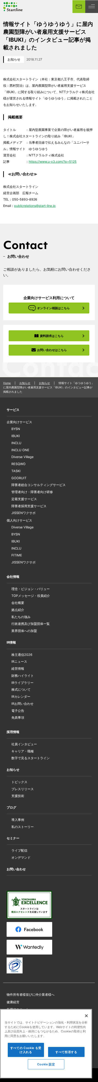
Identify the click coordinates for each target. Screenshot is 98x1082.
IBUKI (15, 436)
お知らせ (14, 59)
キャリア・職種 (22, 751)
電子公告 (17, 711)
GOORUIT (18, 478)
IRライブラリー (22, 683)
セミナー (13, 838)
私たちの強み (21, 617)
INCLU (16, 443)
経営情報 (17, 668)
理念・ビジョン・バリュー (30, 589)
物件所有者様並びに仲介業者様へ (30, 994)
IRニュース (19, 661)
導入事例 (17, 820)
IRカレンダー (20, 696)
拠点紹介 (17, 610)
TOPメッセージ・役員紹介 (30, 596)
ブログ (11, 807)
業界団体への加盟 (24, 631)
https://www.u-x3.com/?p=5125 (53, 161)
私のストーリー (22, 827)
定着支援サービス (24, 499)
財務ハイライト (22, 675)
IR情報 (11, 642)
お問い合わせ (16, 869)
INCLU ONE (20, 450)
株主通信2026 (21, 655)
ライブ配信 (19, 850)
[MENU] (91, 6)
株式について (21, 689)
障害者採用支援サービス (28, 506)
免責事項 (17, 717)
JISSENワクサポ (23, 513)
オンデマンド (21, 857)
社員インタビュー (24, 744)
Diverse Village (22, 457)
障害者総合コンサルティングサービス (38, 485)
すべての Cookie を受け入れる (25, 1050)
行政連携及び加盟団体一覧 (30, 624)
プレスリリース (22, 789)
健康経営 (13, 1002)
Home (7, 383)
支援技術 (17, 796)
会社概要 (17, 603)
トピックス (19, 782)
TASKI (16, 471)
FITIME (16, 555)
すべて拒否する (66, 1052)
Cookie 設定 (46, 1064)
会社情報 (13, 576)
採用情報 (13, 732)
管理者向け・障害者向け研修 (32, 492)
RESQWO (18, 464)
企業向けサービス (19, 422)
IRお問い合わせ (22, 703)
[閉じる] (86, 1016)
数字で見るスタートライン (30, 758)
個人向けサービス (19, 520)
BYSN (15, 429)
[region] (46, 1043)
